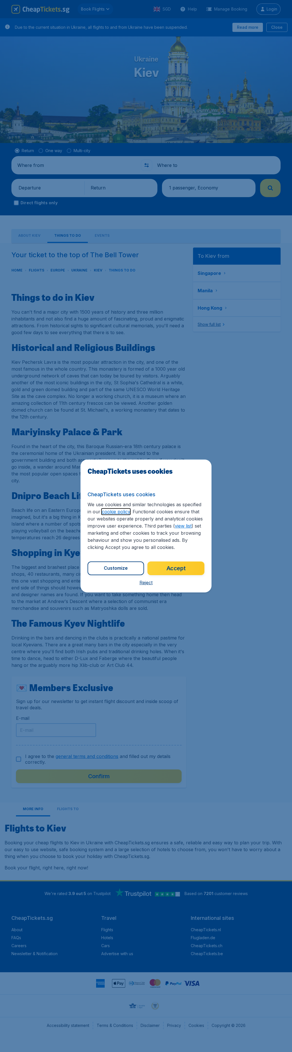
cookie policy (116, 511)
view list (183, 526)
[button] (146, 582)
